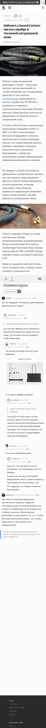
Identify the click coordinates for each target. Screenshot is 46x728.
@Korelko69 (23, 344)
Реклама (12, 714)
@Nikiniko (25, 400)
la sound (16, 42)
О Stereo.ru (13, 704)
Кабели (8, 42)
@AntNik (22, 315)
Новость (8, 16)
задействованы (10, 98)
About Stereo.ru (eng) (17, 707)
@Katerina (25, 459)
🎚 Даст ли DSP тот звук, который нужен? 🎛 (21, 2)
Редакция (12, 711)
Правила (12, 726)
